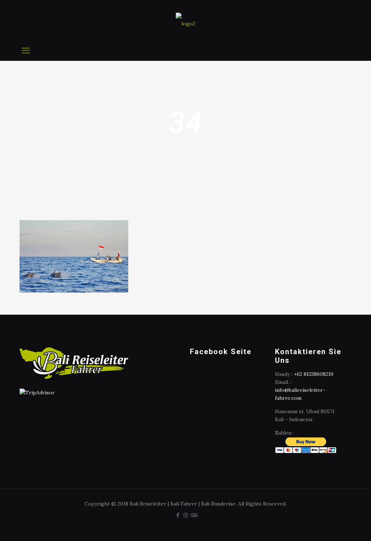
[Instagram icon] (185, 515)
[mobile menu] (26, 50)
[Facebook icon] (178, 515)
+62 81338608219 (313, 374)
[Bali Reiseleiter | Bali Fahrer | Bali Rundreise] (185, 20)
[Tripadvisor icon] (193, 515)
